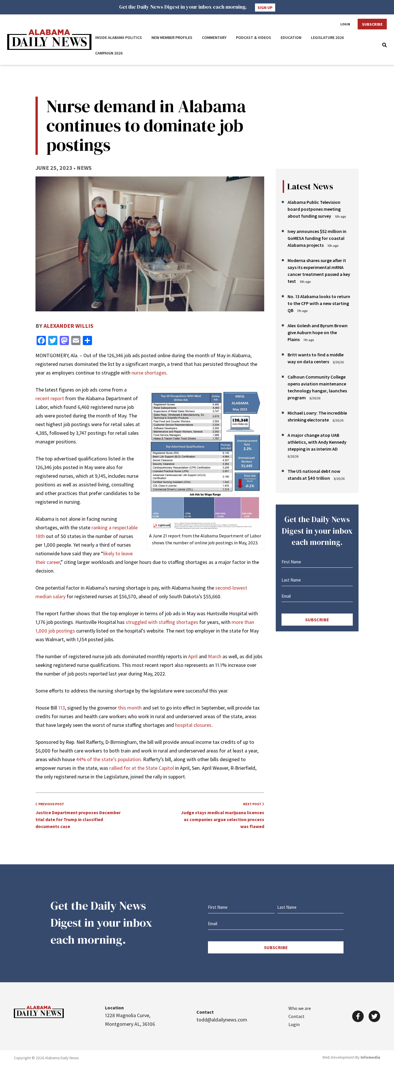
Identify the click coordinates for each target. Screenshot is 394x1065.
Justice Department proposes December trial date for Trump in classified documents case (78, 815)
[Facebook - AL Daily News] (358, 1016)
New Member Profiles (171, 37)
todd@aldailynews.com (221, 1019)
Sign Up (265, 7)
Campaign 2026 (109, 53)
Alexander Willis (68, 325)
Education (291, 37)
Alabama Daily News (49, 39)
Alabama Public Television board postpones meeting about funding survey (314, 209)
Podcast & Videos (253, 37)
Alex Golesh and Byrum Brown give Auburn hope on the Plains (318, 332)
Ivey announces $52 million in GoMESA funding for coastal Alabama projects (317, 238)
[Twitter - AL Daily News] (374, 1016)
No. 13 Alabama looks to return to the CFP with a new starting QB (319, 303)
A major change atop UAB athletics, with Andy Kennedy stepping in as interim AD (317, 442)
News (84, 167)
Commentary (214, 37)
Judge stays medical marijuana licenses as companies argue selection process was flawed (222, 815)
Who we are (299, 1008)
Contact (296, 1016)
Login (345, 24)
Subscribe (372, 24)
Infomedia (370, 1057)
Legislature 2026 (327, 37)
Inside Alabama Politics (118, 37)
